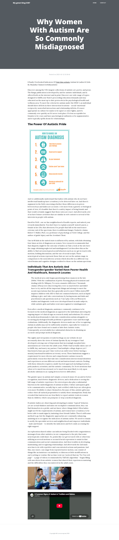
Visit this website (63, 82)
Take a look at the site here (79, 246)
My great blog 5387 (21, 3)
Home (95, 3)
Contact (103, 3)
